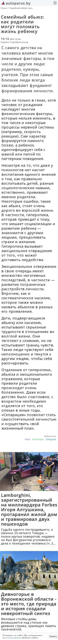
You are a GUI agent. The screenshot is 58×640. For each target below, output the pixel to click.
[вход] (55, 3)
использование (14, 637)
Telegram (51, 439)
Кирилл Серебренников (14, 42)
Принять (53, 637)
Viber (28, 439)
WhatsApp (38, 439)
